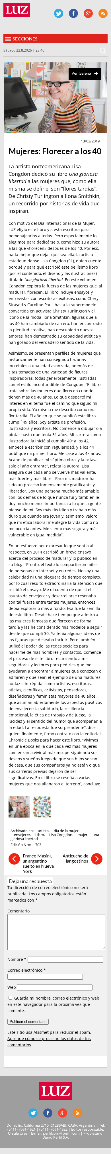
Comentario (18, 911)
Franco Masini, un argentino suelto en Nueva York (38, 863)
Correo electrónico (26, 970)
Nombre (16, 959)
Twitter (58, 13)
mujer (82, 834)
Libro (39, 834)
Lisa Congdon (60, 834)
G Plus (88, 13)
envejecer (22, 834)
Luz (16, 10)
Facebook (73, 13)
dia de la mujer (66, 830)
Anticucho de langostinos (75, 858)
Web (11, 987)
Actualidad (22, 141)
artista (43, 830)
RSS (103, 13)
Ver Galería (81, 73)
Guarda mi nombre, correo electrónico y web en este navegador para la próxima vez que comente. (53, 1004)
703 (38, 844)
